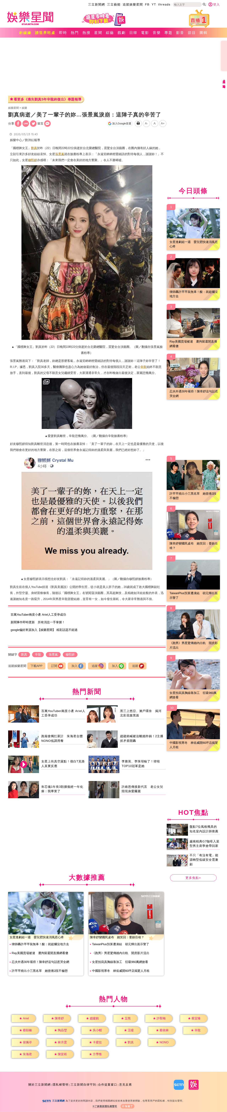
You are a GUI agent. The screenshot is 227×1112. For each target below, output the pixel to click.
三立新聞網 (96, 4)
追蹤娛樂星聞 (133, 4)
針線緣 (25, 33)
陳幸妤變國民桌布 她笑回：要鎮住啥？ (117, 937)
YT (154, 4)
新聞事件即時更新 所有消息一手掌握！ (38, 622)
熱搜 (86, 33)
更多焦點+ (193, 878)
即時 (63, 33)
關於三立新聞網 (39, 1084)
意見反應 (125, 1084)
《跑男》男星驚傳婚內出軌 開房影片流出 (120, 953)
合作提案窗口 (107, 1084)
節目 (192, 33)
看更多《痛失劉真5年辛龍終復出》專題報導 (47, 99)
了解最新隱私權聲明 (106, 1106)
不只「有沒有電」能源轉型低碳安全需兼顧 (204, 859)
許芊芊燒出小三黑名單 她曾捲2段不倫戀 (40, 971)
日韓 (133, 33)
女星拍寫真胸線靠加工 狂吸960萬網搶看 (120, 962)
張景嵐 (59, 154)
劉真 (34, 148)
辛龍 (143, 367)
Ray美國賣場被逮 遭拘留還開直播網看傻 (40, 953)
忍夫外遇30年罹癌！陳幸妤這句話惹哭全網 (40, 962)
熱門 (75, 33)
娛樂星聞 (13, 107)
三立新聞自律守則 (83, 1084)
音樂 (157, 33)
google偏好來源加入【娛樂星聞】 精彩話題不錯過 (44, 630)
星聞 (98, 33)
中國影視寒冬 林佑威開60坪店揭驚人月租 (121, 971)
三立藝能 (114, 4)
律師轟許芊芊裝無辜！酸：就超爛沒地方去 (40, 944)
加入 (74, 666)
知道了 (129, 1106)
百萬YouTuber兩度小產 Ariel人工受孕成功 (38, 614)
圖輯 (204, 33)
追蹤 (95, 666)
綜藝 (110, 33)
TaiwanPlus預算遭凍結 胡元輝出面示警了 (120, 944)
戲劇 (122, 33)
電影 (145, 33)
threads (164, 4)
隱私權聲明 (61, 1084)
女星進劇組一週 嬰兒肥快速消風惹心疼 (37, 937)
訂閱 (54, 666)
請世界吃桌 (45, 33)
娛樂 (24, 107)
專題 (168, 33)
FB (147, 4)
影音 (180, 33)
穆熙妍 (32, 160)
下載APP (36, 666)
